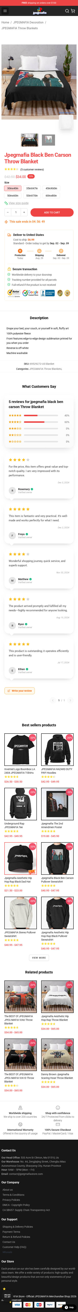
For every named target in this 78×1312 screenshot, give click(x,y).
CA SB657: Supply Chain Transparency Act (26, 1210)
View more (39, 958)
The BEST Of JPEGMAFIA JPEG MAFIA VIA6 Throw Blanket (18, 1020)
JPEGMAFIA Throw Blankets (19, 28)
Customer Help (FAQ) (14, 1247)
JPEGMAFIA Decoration (28, 22)
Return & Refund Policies (16, 1236)
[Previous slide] (7, 82)
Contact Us (9, 1242)
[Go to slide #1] (29, 140)
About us (8, 1189)
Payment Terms (11, 1231)
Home (5, 22)
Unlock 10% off (7, 1296)
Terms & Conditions (13, 1194)
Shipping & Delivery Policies (18, 1226)
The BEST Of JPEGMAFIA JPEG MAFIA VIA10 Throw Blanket (19, 1078)
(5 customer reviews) (32, 169)
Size (6, 182)
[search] (67, 11)
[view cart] (73, 11)
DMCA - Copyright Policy (16, 1204)
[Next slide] (71, 82)
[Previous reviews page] (53, 700)
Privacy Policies (11, 1199)
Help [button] (71, 1307)
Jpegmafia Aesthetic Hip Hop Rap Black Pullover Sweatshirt (55, 936)
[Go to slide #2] (48, 140)
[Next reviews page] (70, 700)
